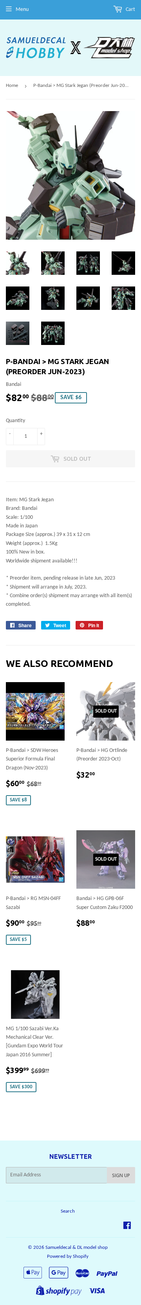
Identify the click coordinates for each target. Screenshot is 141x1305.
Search (68, 1211)
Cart (130, 9)
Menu (22, 9)
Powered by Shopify (68, 1256)
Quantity (15, 421)
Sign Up (121, 1175)
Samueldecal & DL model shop (76, 1247)
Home (12, 85)
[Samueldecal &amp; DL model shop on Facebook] (127, 1227)
